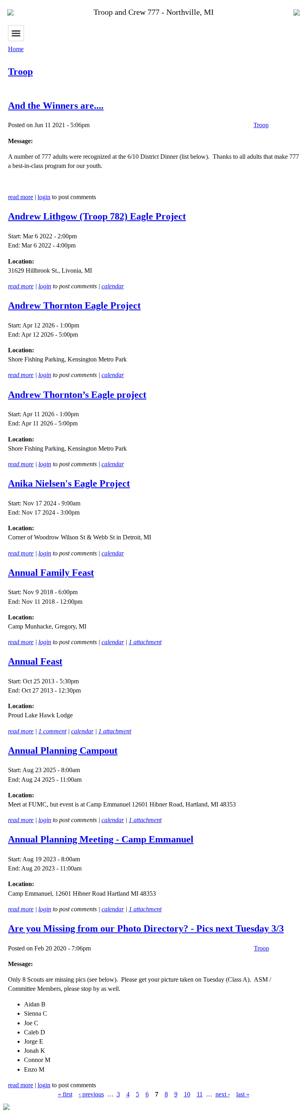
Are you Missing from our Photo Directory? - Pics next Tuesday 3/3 (146, 928)
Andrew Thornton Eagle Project (74, 305)
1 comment (52, 731)
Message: (20, 141)
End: (15, 245)
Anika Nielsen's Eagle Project (69, 483)
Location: (21, 261)
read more (20, 197)
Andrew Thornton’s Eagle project (77, 394)
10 (187, 1094)
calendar (113, 286)
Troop (20, 71)
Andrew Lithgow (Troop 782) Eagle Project (97, 216)
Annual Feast (35, 661)
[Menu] (16, 33)
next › (222, 1094)
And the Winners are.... (56, 105)
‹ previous (91, 1094)
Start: (15, 236)
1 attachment (145, 642)
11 (200, 1094)
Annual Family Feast (51, 572)
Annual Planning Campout (63, 750)
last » (242, 1094)
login (44, 197)
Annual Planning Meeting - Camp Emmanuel (100, 839)
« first (65, 1094)
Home (16, 49)
